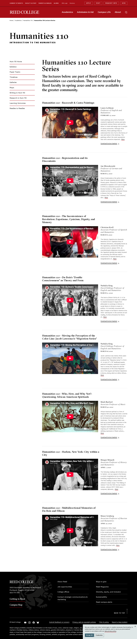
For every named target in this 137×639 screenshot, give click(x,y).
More (123, 139)
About (118, 12)
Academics (67, 12)
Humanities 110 (28, 20)
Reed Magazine (102, 587)
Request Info (111, 3)
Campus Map (16, 604)
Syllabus (13, 67)
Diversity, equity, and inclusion (108, 592)
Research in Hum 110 (18, 98)
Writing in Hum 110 (17, 93)
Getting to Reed (17, 598)
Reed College (24, 12)
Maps (12, 88)
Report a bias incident (119, 622)
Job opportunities (64, 587)
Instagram (29, 622)
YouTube (25, 622)
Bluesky (38, 622)
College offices (63, 592)
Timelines (13, 77)
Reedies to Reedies (17, 108)
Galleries (13, 82)
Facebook (34, 622)
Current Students (16, 3)
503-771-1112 (15, 593)
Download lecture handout (109, 143)
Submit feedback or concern (59, 622)
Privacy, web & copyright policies (84, 622)
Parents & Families (45, 3)
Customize (99, 635)
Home (11, 20)
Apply (88, 3)
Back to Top (119, 613)
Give (124, 3)
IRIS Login (64, 3)
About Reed (62, 582)
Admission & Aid (85, 12)
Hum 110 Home (16, 62)
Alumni (56, 3)
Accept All (89, 635)
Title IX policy (104, 622)
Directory (72, 3)
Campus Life (104, 12)
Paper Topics (15, 72)
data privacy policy (110, 631)
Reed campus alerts (104, 602)
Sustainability (101, 597)
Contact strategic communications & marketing (72, 598)
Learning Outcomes (18, 103)
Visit (98, 3)
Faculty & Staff (30, 3)
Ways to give (101, 582)
